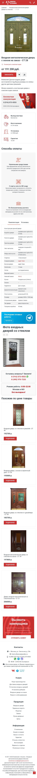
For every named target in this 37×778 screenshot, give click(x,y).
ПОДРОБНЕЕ (10, 438)
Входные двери (18, 705)
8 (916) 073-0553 (9, 102)
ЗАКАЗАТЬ (9, 75)
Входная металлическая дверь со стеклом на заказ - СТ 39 (16, 555)
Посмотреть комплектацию (12, 64)
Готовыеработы (22, 671)
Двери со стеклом (7, 9)
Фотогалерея (18, 743)
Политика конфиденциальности (19, 761)
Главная (4, 7)
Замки (18, 713)
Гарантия (19, 737)
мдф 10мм (21, 261)
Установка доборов (18, 690)
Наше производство (18, 682)
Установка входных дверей (18, 687)
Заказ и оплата (18, 735)
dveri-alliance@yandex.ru (20, 654)
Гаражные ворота (18, 708)
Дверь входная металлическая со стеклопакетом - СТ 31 (16, 597)
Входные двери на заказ (18, 692)
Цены (18, 719)
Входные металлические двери (19, 7)
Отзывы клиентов (18, 740)
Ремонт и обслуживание (18, 695)
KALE (19, 276)
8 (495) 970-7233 (18, 379)
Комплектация (14, 222)
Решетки (18, 711)
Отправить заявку (18, 638)
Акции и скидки (18, 732)
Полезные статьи (18, 748)
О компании (18, 729)
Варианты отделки (18, 745)
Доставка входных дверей (18, 684)
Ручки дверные (18, 716)
